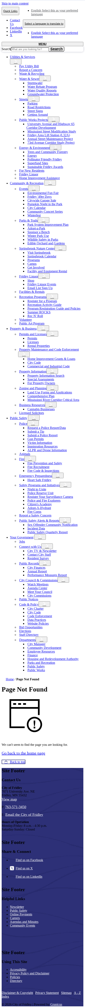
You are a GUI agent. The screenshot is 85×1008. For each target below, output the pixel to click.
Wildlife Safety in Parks (42, 239)
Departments (27, 640)
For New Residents (31, 170)
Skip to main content (15, 3)
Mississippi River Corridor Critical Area (53, 400)
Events (23, 189)
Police (23, 423)
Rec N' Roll (35, 316)
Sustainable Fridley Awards (45, 167)
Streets (23, 99)
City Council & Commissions (38, 580)
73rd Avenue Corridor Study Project (50, 142)
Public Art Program (31, 323)
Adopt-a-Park (36, 228)
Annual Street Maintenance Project (50, 139)
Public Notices (28, 599)
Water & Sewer (29, 79)
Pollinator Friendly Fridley (44, 159)
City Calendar (36, 208)
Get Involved (36, 267)
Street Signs (35, 111)
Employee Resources (41, 651)
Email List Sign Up (40, 288)
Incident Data (36, 528)
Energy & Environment (34, 148)
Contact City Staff (39, 554)
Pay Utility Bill (29, 66)
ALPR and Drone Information (47, 450)
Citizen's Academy (39, 504)
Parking (32, 103)
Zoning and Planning (33, 388)
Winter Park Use (38, 236)
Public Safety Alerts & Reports (39, 520)
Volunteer (25, 319)
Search (6, 49)
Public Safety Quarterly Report (47, 532)
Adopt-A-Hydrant (39, 508)
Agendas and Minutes (24, 921)
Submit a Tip (35, 431)
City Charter (35, 608)
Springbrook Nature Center (37, 248)
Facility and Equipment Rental (47, 271)
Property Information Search (45, 375)
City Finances (36, 567)
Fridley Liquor (28, 174)
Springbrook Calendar (41, 256)
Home (10, 679)
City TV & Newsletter (42, 551)
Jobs (22, 541)
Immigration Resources (42, 446)
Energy (32, 155)
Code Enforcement (39, 616)
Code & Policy (29, 604)
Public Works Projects (33, 120)
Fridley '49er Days (39, 196)
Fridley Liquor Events (41, 284)
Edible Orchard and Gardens (46, 243)
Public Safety (18, 418)
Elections (25, 631)
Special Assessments (40, 379)
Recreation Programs (32, 297)
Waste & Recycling (31, 73)
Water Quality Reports (42, 90)
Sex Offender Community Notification (52, 524)
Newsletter (17, 907)
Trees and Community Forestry (47, 152)
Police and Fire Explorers (43, 500)
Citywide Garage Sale (41, 200)
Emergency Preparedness (35, 476)
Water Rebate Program (42, 86)
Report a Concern (30, 70)
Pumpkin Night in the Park (44, 204)
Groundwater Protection (43, 94)
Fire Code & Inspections (43, 470)
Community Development (44, 647)
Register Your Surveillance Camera (50, 497)
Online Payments (21, 914)
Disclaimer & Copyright (17, 993)
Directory (16, 981)
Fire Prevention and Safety (44, 463)
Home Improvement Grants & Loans (51, 359)
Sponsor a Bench (38, 232)
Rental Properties (38, 346)
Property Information (32, 371)
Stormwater (34, 83)
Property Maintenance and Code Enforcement (49, 349)
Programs (33, 260)
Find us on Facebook (29, 860)
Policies (15, 977)
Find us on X (24, 868)
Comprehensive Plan (40, 396)
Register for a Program (42, 301)
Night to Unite (36, 489)
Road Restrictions (39, 107)
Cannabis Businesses (41, 409)
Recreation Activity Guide (44, 305)
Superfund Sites (37, 163)
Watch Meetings (37, 584)
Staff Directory (29, 634)
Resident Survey (38, 558)
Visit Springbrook (39, 252)
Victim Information (39, 442)
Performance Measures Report (47, 575)
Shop (30, 280)
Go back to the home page (23, 753)
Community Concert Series (45, 211)
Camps (32, 264)
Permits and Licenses (33, 334)
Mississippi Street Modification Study (51, 131)
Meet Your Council (39, 592)
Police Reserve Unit (40, 493)
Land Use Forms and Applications (49, 392)
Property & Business (23, 328)
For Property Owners (41, 383)
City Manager (36, 644)
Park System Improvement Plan (47, 224)
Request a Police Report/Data (46, 428)
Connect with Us (30, 546)
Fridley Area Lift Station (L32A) (48, 135)
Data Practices (36, 620)
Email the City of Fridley (24, 814)
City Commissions (39, 595)
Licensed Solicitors (31, 413)
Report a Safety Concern (35, 515)
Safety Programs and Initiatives (39, 485)
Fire (21, 459)
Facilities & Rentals (32, 291)
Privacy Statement (47, 993)
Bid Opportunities (30, 627)
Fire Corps (34, 511)
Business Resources (32, 405)
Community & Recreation (27, 183)
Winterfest (34, 215)
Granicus (56, 1004)
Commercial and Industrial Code (48, 366)
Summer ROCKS (39, 312)
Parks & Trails (28, 220)
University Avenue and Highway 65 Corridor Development (50, 125)
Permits (32, 338)
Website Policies (38, 623)
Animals (24, 454)
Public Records (29, 563)
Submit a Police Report (42, 435)
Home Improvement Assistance (39, 178)
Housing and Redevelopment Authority (53, 659)
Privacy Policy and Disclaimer (29, 973)
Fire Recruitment (38, 467)
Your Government (21, 537)
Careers (15, 918)
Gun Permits (35, 439)
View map (9, 799)
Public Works (36, 670)
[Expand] (15, 61)
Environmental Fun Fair (43, 193)
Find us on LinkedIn (29, 876)
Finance (32, 655)
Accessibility (18, 969)
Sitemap (66, 993)
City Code (34, 362)
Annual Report (37, 571)
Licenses (33, 342)
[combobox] (44, 23)
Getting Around (37, 114)
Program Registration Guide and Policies (53, 308)
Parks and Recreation (41, 662)
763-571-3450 (15, 807)
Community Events (22, 925)
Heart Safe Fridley (39, 480)
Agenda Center (37, 588)
